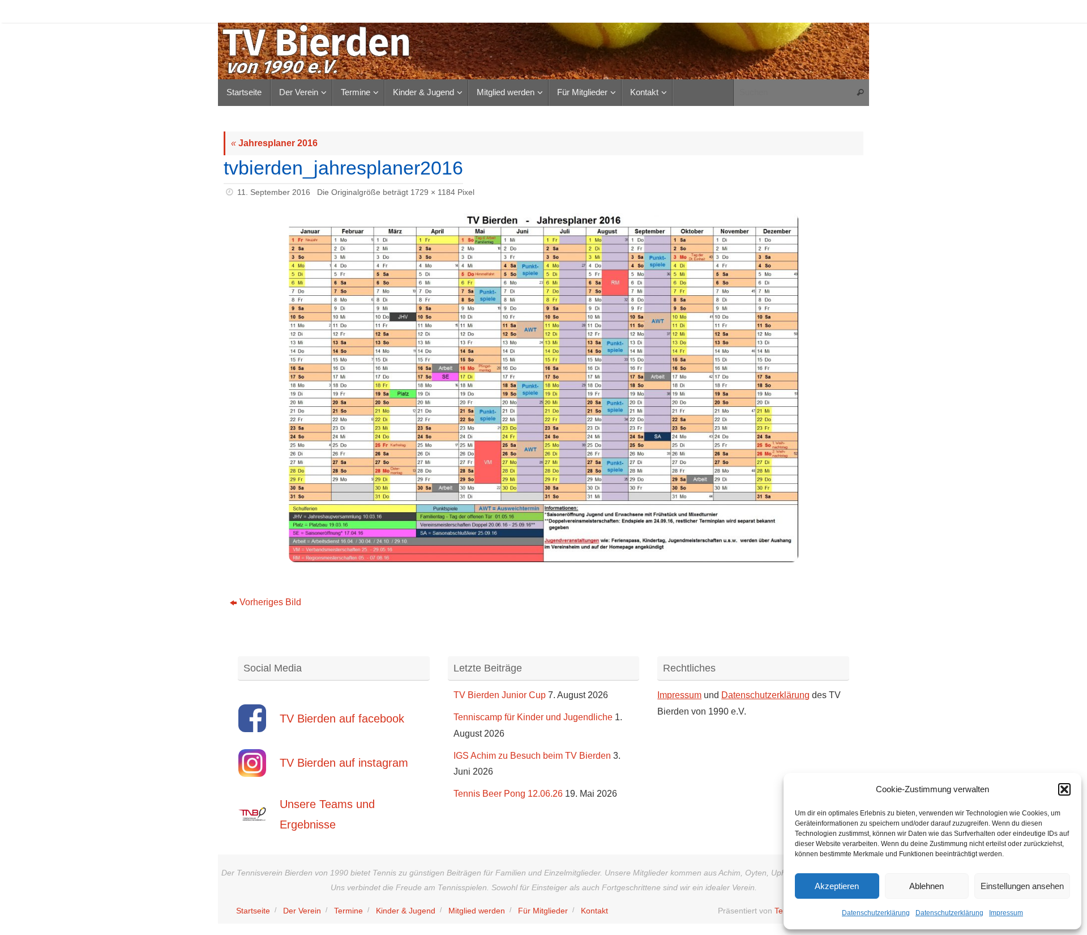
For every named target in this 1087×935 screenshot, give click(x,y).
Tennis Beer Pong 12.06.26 (508, 793)
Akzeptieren (837, 886)
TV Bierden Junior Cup (499, 695)
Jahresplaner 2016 (274, 143)
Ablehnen (926, 886)
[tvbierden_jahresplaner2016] (543, 387)
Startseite (253, 910)
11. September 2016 (273, 192)
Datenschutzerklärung (876, 913)
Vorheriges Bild (270, 602)
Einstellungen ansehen (1022, 886)
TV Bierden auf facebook (342, 718)
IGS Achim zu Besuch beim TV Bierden (532, 755)
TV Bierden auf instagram (344, 762)
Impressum (1006, 913)
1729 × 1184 (432, 192)
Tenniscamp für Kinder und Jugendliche (533, 717)
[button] (1064, 789)
